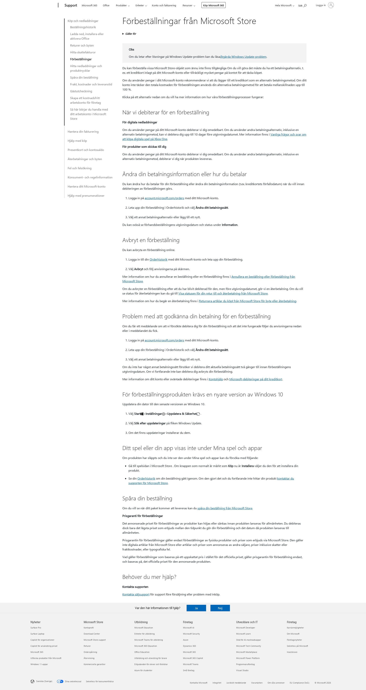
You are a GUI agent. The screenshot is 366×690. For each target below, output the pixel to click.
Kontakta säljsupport (135, 594)
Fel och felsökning (80, 168)
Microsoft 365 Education (145, 645)
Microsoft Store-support (95, 639)
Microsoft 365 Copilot (193, 658)
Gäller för (130, 33)
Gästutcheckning (81, 91)
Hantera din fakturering (83, 131)
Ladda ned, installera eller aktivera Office (87, 36)
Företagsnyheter (294, 639)
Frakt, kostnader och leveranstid (91, 84)
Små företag (188, 670)
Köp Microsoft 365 (213, 5)
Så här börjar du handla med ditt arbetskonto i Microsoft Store (89, 113)
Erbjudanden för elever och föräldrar (151, 664)
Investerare (292, 652)
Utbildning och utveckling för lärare (150, 658)
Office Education (141, 652)
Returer (87, 645)
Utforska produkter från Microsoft (45, 658)
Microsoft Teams (190, 664)
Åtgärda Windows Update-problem (243, 57)
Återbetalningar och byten (85, 159)
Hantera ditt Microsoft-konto (86, 186)
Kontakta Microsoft (198, 682)
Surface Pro (35, 627)
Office (106, 5)
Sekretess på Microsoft (297, 645)
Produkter (121, 5)
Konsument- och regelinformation (90, 177)
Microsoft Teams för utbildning (148, 639)
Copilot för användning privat (43, 645)
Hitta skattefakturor (83, 52)
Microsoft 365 (89, 5)
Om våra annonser (276, 682)
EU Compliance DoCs (299, 682)
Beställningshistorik (83, 27)
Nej (220, 608)
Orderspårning (90, 652)
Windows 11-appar (39, 664)
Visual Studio (242, 670)
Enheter (140, 5)
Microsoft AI (188, 627)
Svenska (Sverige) (44, 681)
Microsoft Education (143, 627)
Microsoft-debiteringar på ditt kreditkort (255, 379)
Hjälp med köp (77, 141)
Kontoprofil (89, 627)
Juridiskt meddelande (236, 682)
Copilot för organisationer (42, 639)
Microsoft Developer (245, 627)
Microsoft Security (191, 633)
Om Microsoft (293, 633)
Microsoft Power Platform (248, 658)
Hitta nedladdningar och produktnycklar (86, 68)
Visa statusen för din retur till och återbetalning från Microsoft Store (223, 293)
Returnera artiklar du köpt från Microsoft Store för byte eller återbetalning (247, 301)
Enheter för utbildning (144, 633)
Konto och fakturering (164, 5)
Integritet (217, 682)
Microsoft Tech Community (248, 645)
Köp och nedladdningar (83, 21)
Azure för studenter (143, 670)
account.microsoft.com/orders (164, 198)
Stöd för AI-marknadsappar (248, 639)
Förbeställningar (81, 59)
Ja (196, 608)
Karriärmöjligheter (295, 627)
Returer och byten (82, 45)
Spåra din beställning (84, 77)
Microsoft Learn (243, 633)
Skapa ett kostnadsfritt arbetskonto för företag (85, 100)
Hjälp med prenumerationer (86, 195)
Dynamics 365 (189, 645)
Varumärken (256, 682)
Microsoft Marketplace (246, 652)
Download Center (92, 633)
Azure (185, 639)
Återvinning (89, 658)
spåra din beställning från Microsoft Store (224, 508)
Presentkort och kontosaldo (86, 150)
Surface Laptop (37, 633)
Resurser (187, 5)
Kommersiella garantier (94, 664)
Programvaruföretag (245, 664)
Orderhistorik (158, 259)
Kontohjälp (216, 379)
